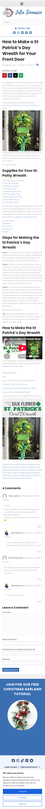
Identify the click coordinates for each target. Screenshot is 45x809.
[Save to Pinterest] (4, 75)
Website (6, 659)
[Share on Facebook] (10, 75)
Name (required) (9, 639)
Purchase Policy (29, 767)
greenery (23, 470)
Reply (39, 526)
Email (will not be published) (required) (18, 649)
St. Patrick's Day (19, 467)
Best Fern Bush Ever (12, 194)
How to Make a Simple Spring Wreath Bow (19, 388)
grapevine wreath (8, 470)
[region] (22, 789)
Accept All (22, 791)
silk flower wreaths (32, 475)
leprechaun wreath (33, 472)
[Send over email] (21, 75)
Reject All (22, 804)
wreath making (25, 478)
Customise (22, 798)
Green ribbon (11, 189)
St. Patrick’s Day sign (10, 183)
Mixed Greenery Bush (12, 191)
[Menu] (22, 3)
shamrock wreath (18, 475)
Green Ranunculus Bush (13, 197)
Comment (6, 612)
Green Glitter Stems (12, 199)
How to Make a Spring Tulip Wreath (16, 392)
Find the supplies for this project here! (22, 217)
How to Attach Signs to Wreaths (13, 472)
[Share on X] (15, 75)
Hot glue (5, 231)
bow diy (37, 467)
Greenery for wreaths (34, 470)
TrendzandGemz (17, 209)
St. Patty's (16, 478)
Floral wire (6, 223)
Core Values (10, 767)
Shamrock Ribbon (13, 186)
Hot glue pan (7, 229)
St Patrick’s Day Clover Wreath (14, 384)
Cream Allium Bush (11, 202)
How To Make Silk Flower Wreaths (21, 464)
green (17, 470)
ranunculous (6, 475)
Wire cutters (7, 226)
